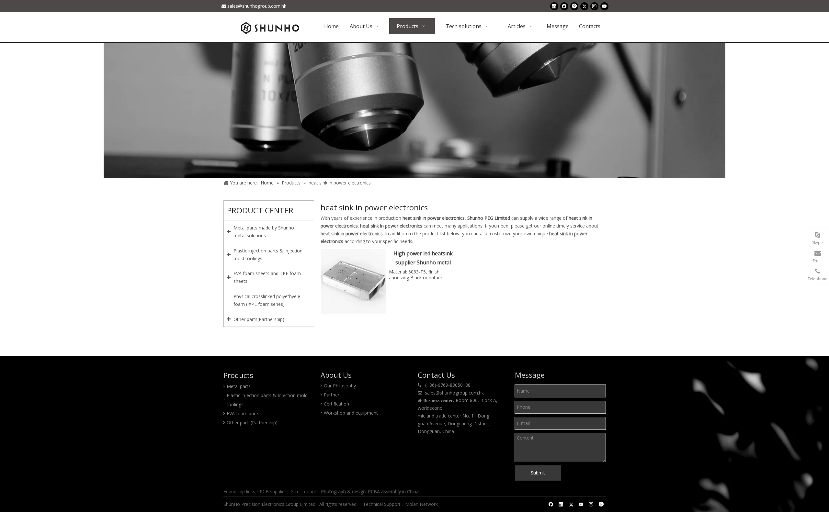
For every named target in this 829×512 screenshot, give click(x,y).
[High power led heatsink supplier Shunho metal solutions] (353, 280)
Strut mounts (305, 491)
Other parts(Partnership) (252, 422)
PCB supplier (273, 491)
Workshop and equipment (351, 413)
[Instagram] (594, 6)
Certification (336, 404)
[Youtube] (604, 6)
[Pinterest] (574, 6)
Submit (538, 473)
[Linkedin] (554, 6)
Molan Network (422, 504)
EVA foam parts (243, 413)
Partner (331, 395)
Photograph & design (343, 491)
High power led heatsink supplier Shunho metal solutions (423, 259)
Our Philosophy (340, 386)
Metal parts (239, 386)
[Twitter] (584, 6)
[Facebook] (564, 6)
